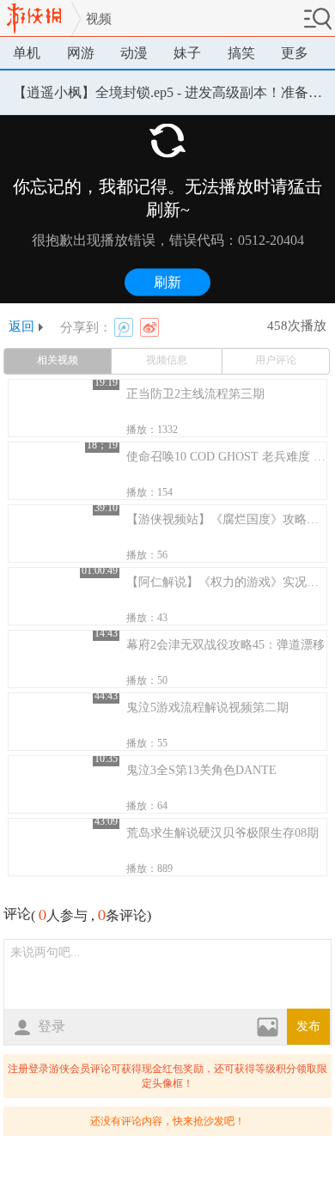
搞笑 (241, 53)
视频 (99, 19)
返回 (21, 327)
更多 (294, 53)
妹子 (187, 53)
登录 (51, 1026)
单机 (26, 53)
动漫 (134, 53)
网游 (80, 53)
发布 (308, 1026)
